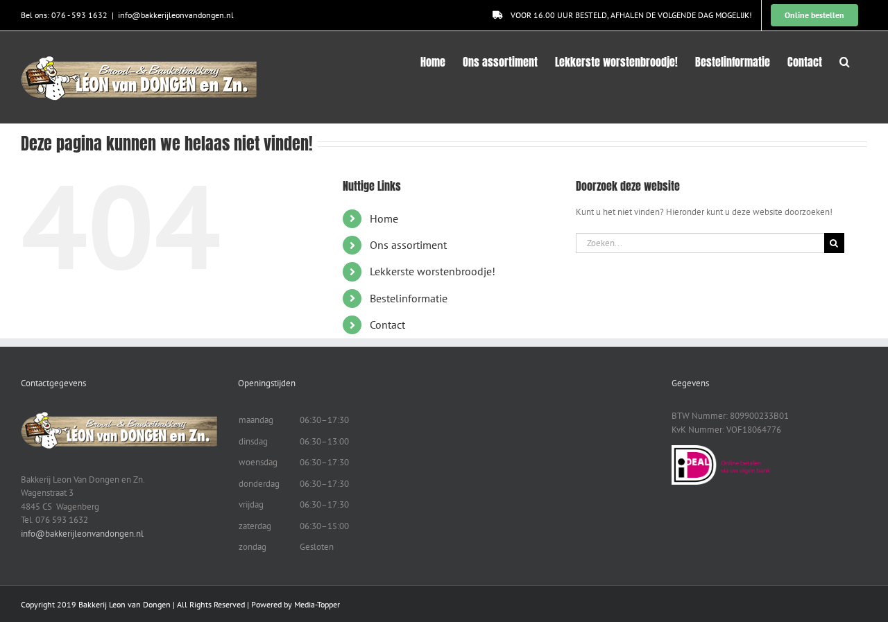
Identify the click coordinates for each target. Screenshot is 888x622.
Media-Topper (317, 604)
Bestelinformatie (408, 298)
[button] (844, 60)
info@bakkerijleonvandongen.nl (176, 15)
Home (384, 218)
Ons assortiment (408, 245)
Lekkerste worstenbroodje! (432, 271)
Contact (387, 324)
